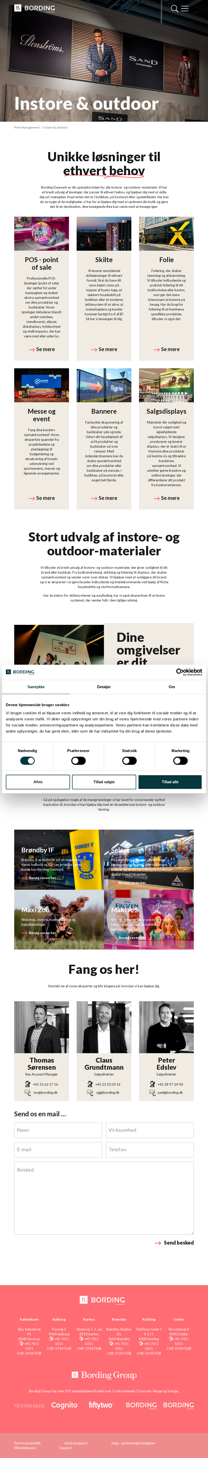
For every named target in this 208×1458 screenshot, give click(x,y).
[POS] (41, 289)
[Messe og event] (41, 438)
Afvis (38, 782)
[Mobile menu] (184, 9)
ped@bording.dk (170, 1092)
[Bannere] (104, 438)
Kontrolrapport (76, 1443)
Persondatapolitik (27, 1443)
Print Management (27, 127)
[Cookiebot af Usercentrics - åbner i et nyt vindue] (180, 672)
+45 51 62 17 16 (45, 1084)
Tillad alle (170, 782)
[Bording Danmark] (34, 8)
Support (66, 1448)
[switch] (78, 761)
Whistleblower (25, 1448)
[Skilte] (104, 289)
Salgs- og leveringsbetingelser (133, 1443)
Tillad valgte (104, 782)
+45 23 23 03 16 (107, 1084)
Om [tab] (172, 687)
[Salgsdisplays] (166, 438)
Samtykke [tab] (36, 687)
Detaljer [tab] (104, 687)
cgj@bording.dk (107, 1092)
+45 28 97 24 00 (170, 1084)
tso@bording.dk (45, 1092)
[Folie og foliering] (166, 289)
